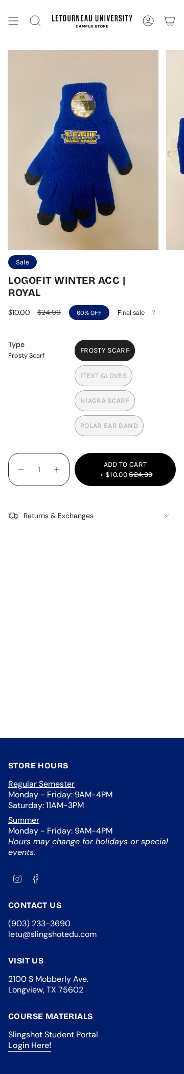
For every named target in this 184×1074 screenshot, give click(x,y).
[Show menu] (13, 21)
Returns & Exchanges (59, 515)
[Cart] (169, 21)
